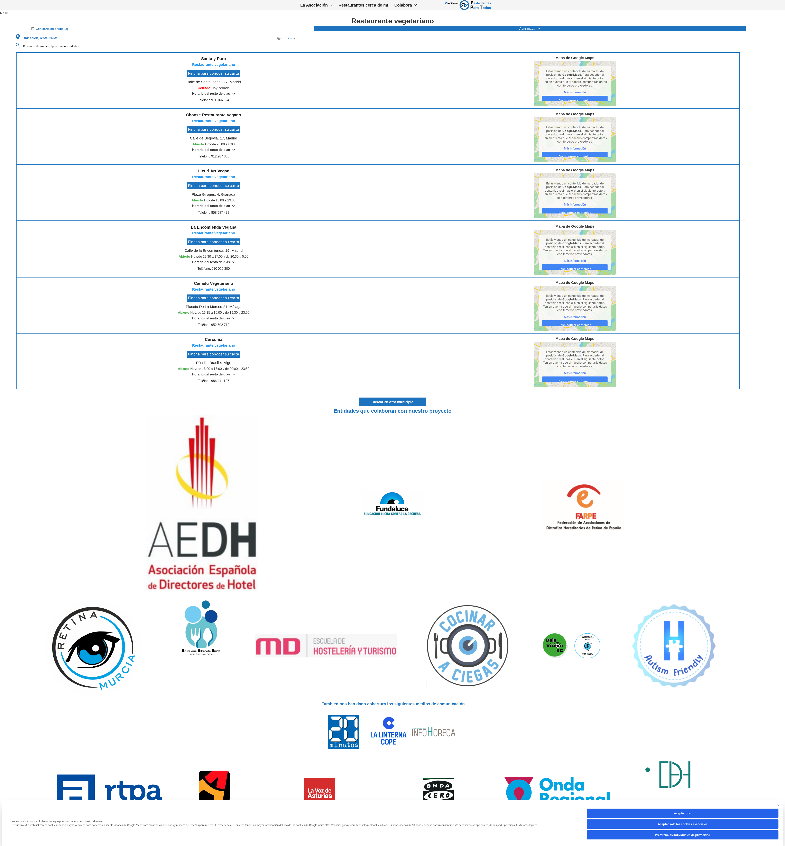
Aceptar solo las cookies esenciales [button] (683, 824)
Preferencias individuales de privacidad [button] (682, 835)
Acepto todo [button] (682, 813)
